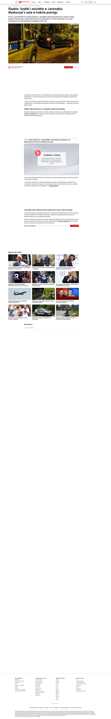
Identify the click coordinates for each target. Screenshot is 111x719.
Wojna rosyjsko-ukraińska (19, 681)
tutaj (39, 716)
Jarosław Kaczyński (38, 679)
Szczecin (57, 686)
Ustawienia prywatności (75, 707)
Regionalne (60, 2)
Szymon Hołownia (38, 688)
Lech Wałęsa (37, 693)
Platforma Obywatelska (80, 682)
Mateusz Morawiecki (38, 681)
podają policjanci (53, 186)
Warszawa (57, 681)
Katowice (57, 696)
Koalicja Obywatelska (80, 681)
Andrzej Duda (37, 685)
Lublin (57, 699)
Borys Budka (37, 689)
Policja (16, 683)
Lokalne (57, 679)
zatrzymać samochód (30, 114)
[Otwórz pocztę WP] (82, 2)
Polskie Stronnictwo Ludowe (81, 683)
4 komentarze (69, 67)
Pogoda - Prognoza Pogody (20, 685)
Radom (57, 695)
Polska (33, 2)
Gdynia (57, 693)
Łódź (56, 685)
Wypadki (16, 686)
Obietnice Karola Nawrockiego (20, 689)
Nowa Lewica (78, 688)
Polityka (68, 2)
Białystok (57, 692)
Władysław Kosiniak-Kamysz (40, 692)
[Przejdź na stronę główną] (16, 3)
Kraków (57, 683)
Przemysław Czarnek (39, 682)
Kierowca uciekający (63, 221)
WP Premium (47, 2)
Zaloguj (90, 2)
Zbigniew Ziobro (38, 683)
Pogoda (53, 2)
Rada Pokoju (17, 682)
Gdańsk (57, 689)
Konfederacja (78, 685)
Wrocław (57, 682)
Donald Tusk (37, 686)
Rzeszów (57, 698)
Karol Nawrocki (38, 695)
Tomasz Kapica (18, 66)
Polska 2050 (78, 689)
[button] (85, 2)
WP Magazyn (17, 679)
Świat (39, 2)
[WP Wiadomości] (25, 2)
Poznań (57, 688)
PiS (76, 679)
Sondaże (16, 688)
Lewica (77, 686)
